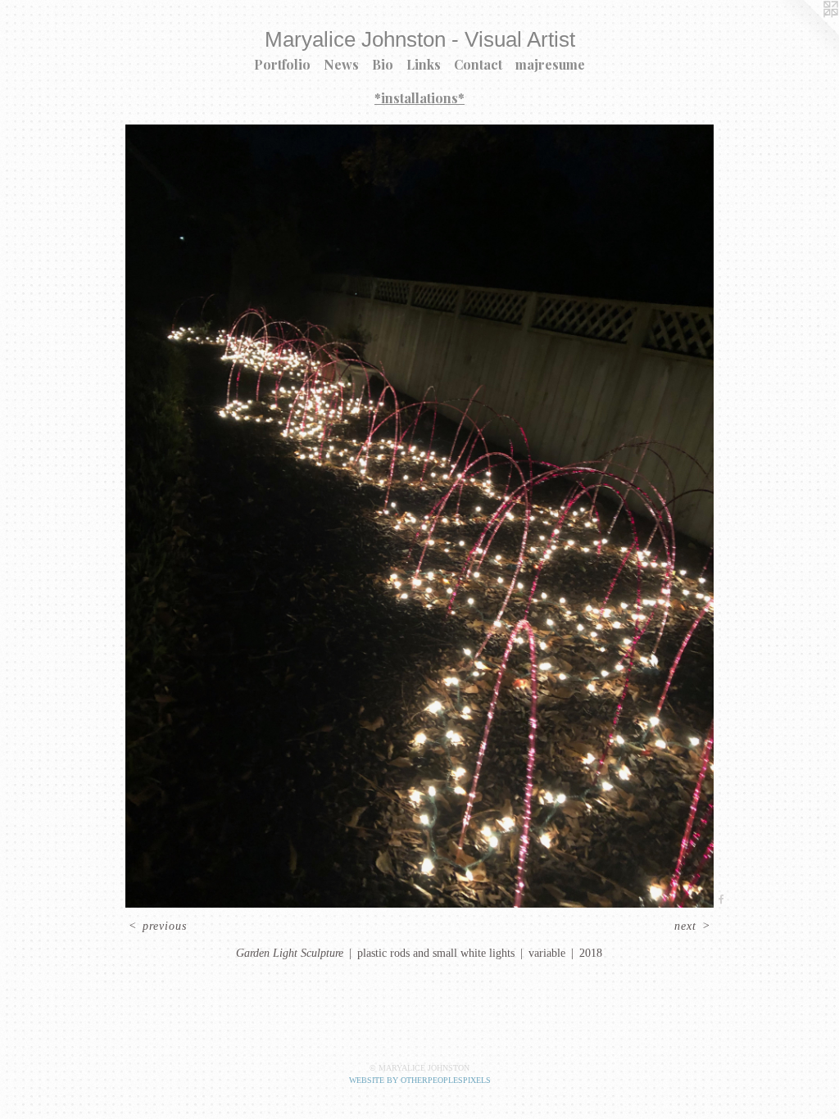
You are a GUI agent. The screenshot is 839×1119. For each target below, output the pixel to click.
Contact (478, 64)
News (341, 64)
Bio (382, 64)
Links (423, 64)
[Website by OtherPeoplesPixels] (806, 33)
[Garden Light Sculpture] (419, 516)
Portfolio (282, 64)
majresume (550, 64)
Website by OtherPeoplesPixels (420, 1080)
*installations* (419, 97)
